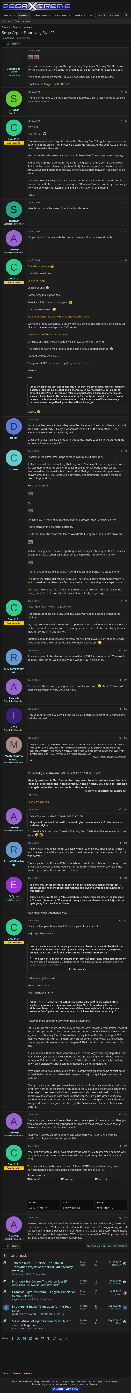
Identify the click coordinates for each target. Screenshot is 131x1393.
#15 (125, 842)
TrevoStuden (115, 1283)
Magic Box (50, 84)
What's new (40, 15)
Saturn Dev (40, 1274)
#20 (125, 1217)
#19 (125, 1146)
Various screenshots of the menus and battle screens (58, 316)
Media (78, 15)
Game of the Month (50, 1284)
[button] (14, 15)
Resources (61, 15)
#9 (126, 600)
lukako (118, 1294)
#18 (125, 1114)
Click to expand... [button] (77, 968)
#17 (125, 920)
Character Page (36, 280)
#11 (125, 680)
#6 (126, 260)
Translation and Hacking (49, 1313)
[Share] (121, 51)
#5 (126, 231)
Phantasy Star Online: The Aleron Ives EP (39, 1281)
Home (7, 15)
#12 (125, 708)
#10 (125, 650)
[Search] (126, 15)
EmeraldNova (18, 1284)
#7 (126, 419)
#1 (126, 50)
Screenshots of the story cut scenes (48, 334)
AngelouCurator (19, 1299)
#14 (125, 809)
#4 (126, 202)
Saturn (39, 1328)
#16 (125, 878)
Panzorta (16, 1328)
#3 (126, 120)
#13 (125, 737)
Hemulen (16, 1274)
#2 (126, 91)
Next (14, 43)
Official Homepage (38, 266)
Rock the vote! (35, 801)
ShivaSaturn (18, 1313)
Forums (24, 15)
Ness (118, 1323)
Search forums (22, 21)
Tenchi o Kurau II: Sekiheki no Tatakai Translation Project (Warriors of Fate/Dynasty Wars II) (42, 1267)
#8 (126, 451)
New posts (7, 21)
